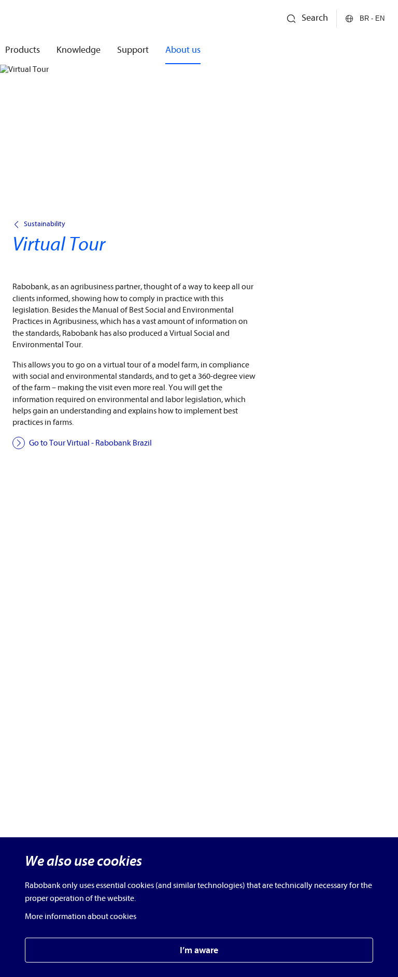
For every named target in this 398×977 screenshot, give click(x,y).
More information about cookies (80, 916)
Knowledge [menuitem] (78, 50)
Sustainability (44, 224)
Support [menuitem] (133, 50)
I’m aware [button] (199, 950)
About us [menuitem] (183, 50)
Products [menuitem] (22, 50)
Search (315, 17)
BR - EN (372, 18)
